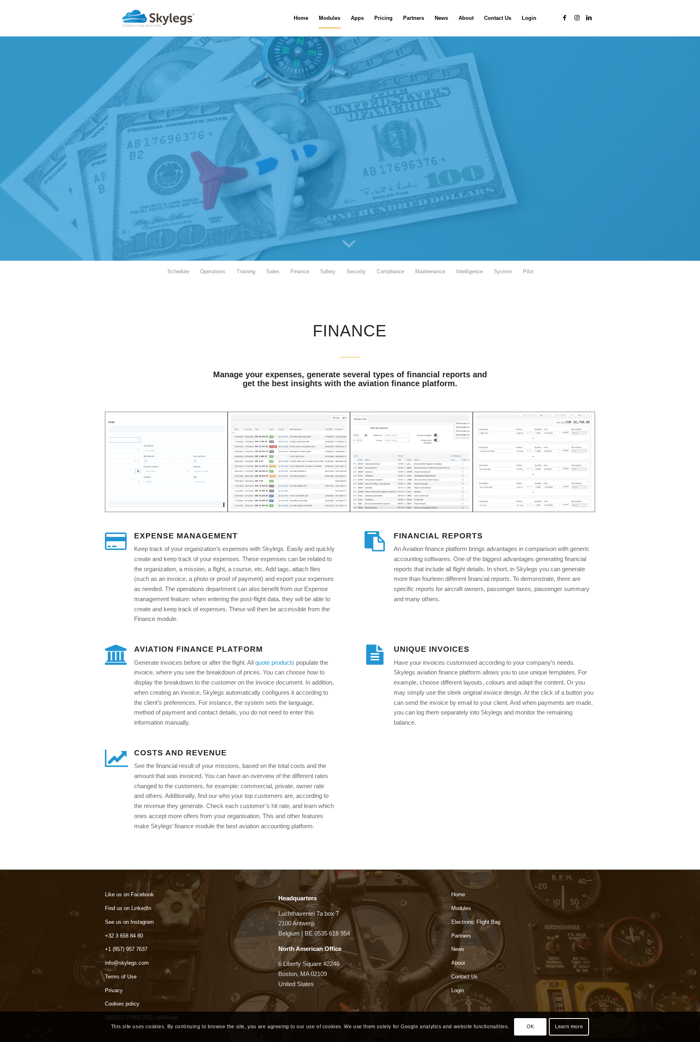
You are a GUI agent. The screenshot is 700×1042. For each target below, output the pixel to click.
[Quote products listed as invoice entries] (534, 462)
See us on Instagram (129, 922)
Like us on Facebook (129, 894)
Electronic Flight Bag (475, 922)
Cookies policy (122, 1004)
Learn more (569, 1026)
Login (457, 990)
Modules (461, 908)
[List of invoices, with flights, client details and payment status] (289, 462)
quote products (275, 662)
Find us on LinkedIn (128, 908)
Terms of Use (121, 977)
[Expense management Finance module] (166, 462)
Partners (461, 936)
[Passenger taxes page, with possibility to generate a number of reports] (411, 462)
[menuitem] (301, 18)
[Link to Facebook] (565, 18)
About (458, 963)
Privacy (114, 990)
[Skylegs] (161, 18)
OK (530, 1026)
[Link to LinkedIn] (589, 18)
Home (458, 894)
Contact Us (464, 977)
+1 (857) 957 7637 (126, 949)
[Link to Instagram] (577, 18)
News (457, 949)
